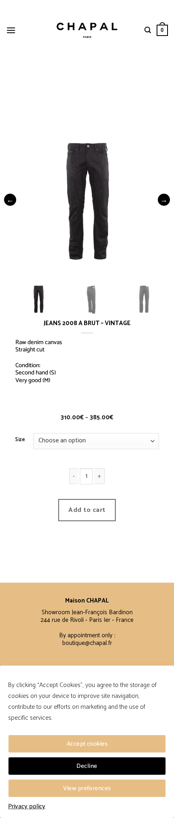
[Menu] (11, 30)
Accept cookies (87, 744)
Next (164, 200)
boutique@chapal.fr (87, 643)
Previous (10, 200)
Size (20, 440)
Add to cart (86, 510)
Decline (86, 766)
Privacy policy (26, 806)
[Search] (147, 30)
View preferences (86, 788)
